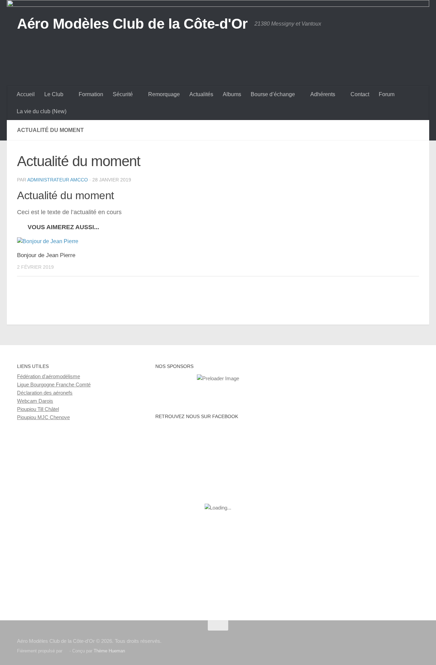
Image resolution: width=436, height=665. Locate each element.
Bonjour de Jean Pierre (46, 255)
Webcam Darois (35, 401)
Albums (232, 94)
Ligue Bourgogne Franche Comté (54, 384)
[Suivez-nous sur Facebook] (414, 639)
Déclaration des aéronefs (45, 393)
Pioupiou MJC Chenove (43, 417)
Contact (360, 94)
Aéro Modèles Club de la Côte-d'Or (132, 24)
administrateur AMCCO (57, 179)
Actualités (201, 94)
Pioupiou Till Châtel (38, 409)
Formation (91, 94)
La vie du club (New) (41, 111)
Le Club (53, 94)
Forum (386, 94)
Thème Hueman (109, 650)
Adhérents (322, 94)
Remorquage (164, 94)
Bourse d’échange (273, 94)
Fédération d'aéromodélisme (48, 376)
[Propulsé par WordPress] (66, 651)
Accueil (26, 94)
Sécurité (123, 94)
